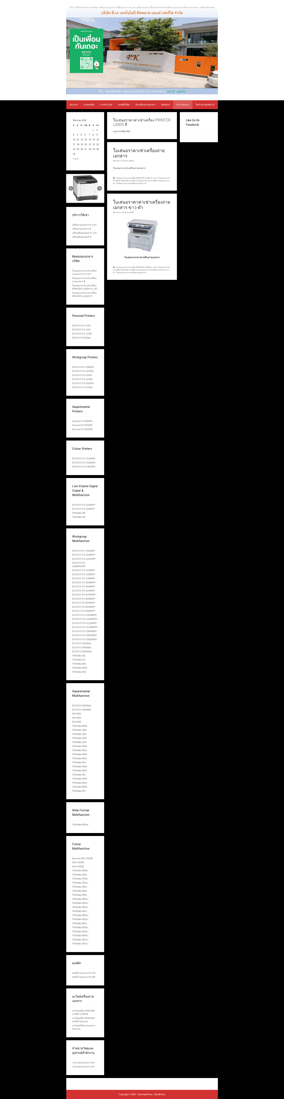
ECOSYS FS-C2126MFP (84, 623)
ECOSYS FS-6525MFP (83, 607)
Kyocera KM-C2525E (82, 858)
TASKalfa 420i (79, 672)
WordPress (159, 1094)
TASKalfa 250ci (79, 874)
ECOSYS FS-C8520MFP (84, 639)
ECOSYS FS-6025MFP (83, 598)
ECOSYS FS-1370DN (83, 371)
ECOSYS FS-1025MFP (83, 554)
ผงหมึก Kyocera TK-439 (83, 977)
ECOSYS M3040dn (81, 643)
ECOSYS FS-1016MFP (83, 505)
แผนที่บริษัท (123, 104)
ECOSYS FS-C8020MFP (84, 631)
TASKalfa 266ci (79, 891)
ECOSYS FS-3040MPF (83, 586)
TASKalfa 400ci (79, 911)
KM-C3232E (78, 862)
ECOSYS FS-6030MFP (83, 602)
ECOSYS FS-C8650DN (83, 466)
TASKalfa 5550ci (80, 927)
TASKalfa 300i (79, 663)
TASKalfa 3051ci (80, 903)
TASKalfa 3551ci (80, 907)
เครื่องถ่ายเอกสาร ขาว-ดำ (84, 225)
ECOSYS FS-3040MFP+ (84, 582)
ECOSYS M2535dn (81, 709)
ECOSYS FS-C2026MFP (84, 615)
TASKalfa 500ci (79, 923)
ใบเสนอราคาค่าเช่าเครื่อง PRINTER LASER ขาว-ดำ (136, 178)
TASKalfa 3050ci (80, 899)
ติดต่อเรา (165, 104)
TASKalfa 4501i (79, 758)
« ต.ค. (76, 158)
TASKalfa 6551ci (80, 939)
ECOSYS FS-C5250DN (83, 462)
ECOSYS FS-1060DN (83, 367)
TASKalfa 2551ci (80, 882)
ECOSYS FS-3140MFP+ (84, 594)
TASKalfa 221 (78, 659)
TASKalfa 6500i (79, 778)
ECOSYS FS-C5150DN (83, 458)
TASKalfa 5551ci (80, 931)
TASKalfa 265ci (79, 886)
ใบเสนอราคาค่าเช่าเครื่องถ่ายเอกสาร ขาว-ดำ (141, 205)
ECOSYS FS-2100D (82, 375)
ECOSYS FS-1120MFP (83, 570)
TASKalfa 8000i (79, 786)
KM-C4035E (78, 866)
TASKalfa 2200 (79, 738)
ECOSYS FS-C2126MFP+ (85, 627)
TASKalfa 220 (78, 517)
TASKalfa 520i (79, 762)
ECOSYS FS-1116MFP (83, 509)
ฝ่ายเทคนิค (89, 104)
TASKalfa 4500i (79, 754)
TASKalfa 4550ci (80, 915)
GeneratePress (145, 1094)
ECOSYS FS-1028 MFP (84, 559)
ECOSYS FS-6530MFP (83, 611)
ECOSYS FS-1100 (81, 329)
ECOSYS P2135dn (81, 337)
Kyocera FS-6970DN (82, 425)
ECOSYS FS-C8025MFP (84, 635)
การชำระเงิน (106, 104)
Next (99, 188)
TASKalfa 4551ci (80, 919)
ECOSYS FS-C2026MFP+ (85, 619)
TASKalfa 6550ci (80, 935)
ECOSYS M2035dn (81, 705)
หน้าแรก (74, 104)
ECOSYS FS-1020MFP (83, 551)
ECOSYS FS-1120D (82, 333)
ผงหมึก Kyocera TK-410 (83, 973)
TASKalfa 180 (78, 513)
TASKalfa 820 (78, 791)
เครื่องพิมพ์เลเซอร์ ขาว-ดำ (84, 233)
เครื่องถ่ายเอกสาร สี (81, 229)
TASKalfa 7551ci (80, 943)
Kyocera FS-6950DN (82, 421)
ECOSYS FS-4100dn (82, 387)
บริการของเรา (182, 104)
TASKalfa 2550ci (80, 878)
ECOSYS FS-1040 (81, 325)
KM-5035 (76, 713)
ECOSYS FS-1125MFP (83, 574)
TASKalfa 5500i (79, 766)
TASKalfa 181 (78, 655)
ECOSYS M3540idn (82, 651)
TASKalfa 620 (78, 774)
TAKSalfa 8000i (79, 726)
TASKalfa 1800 (79, 730)
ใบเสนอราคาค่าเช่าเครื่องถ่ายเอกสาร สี (131, 183)
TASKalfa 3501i (79, 750)
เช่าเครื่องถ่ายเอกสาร (145, 104)
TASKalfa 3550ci (80, 870)
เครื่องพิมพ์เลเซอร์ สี (81, 237)
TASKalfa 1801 (79, 734)
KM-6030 (76, 722)
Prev (70, 188)
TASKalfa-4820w (80, 824)
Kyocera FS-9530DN (82, 429)
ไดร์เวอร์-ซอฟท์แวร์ (204, 104)
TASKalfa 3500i (79, 746)
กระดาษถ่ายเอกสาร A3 (83, 1062)
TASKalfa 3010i (79, 667)
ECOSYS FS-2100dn (82, 379)
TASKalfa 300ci (79, 895)
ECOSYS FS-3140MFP (83, 590)
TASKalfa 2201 (79, 742)
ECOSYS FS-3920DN (83, 383)
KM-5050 (76, 718)
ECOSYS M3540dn (81, 647)
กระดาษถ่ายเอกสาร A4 (83, 1066)
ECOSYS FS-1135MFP (83, 578)
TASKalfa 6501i (79, 782)
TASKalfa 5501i (79, 770)
